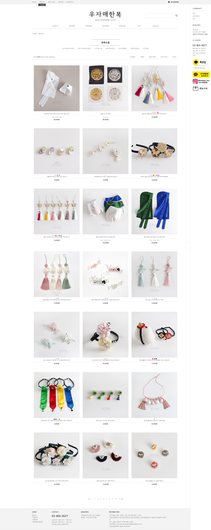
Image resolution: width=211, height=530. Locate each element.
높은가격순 (152, 57)
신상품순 (132, 57)
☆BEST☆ (55, 26)
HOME (34, 34)
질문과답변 (196, 16)
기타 (139, 26)
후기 (194, 19)
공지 (194, 13)
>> (122, 499)
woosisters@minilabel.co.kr (132, 524)
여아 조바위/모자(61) (84, 48)
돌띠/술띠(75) (110, 48)
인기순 (174, 57)
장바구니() (51, 2)
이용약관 (35, 520)
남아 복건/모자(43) (68, 48)
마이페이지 (69, 2)
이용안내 (35, 517)
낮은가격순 (164, 57)
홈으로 (34, 515)
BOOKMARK (175, 2)
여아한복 (89, 26)
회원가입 (42, 2)
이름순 (142, 57)
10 (116, 499)
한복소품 (122, 26)
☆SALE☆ (155, 26)
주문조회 (60, 2)
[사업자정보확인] (134, 517)
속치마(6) (146, 48)
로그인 (34, 2)
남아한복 (72, 26)
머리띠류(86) (123, 48)
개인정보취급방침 (37, 522)
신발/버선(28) (135, 48)
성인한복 (105, 26)
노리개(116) (98, 48)
